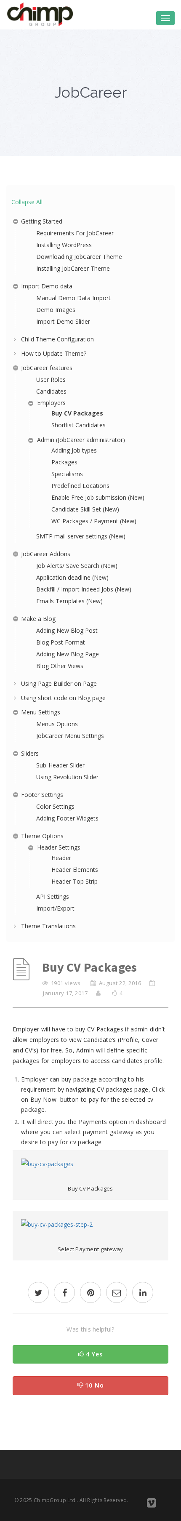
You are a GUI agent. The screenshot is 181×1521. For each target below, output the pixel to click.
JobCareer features (46, 368)
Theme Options (42, 836)
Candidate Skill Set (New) (85, 509)
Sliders (30, 753)
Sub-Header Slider (60, 765)
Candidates (51, 391)
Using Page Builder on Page (59, 683)
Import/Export (55, 908)
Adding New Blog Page (67, 654)
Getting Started (41, 221)
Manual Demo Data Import (73, 298)
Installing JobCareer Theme (73, 268)
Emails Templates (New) (69, 601)
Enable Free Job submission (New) (97, 497)
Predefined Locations (80, 486)
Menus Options (57, 724)
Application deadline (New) (72, 577)
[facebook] (64, 1293)
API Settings (52, 896)
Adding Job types (74, 450)
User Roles (51, 380)
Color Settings (55, 806)
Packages (64, 462)
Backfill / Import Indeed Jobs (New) (83, 589)
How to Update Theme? (53, 353)
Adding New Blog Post (67, 630)
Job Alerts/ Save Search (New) (76, 566)
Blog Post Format (60, 642)
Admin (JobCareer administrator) (81, 440)
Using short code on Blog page (63, 698)
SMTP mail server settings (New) (80, 536)
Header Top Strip (74, 881)
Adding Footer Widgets (67, 818)
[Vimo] (151, 1504)
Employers (51, 403)
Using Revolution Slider (67, 777)
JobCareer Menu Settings (70, 736)
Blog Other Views (59, 666)
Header (61, 858)
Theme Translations (48, 926)
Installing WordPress (64, 245)
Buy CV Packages (77, 413)
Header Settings (58, 847)
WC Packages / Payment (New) (93, 521)
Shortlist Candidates (78, 425)
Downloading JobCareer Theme (79, 257)
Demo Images (55, 310)
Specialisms (67, 474)
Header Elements (74, 870)
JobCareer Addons (45, 554)
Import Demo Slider (63, 321)
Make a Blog (38, 619)
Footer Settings (42, 795)
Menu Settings (40, 712)
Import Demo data (46, 286)
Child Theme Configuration (57, 339)
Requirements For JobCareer (75, 233)
